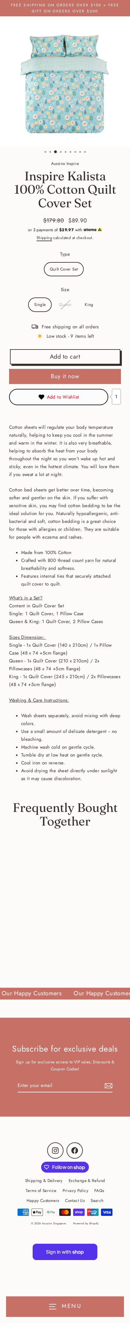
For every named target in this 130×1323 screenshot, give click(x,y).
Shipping (44, 238)
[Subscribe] (107, 1085)
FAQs (99, 1190)
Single (40, 304)
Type (65, 254)
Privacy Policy (75, 1190)
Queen (65, 304)
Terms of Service (41, 1190)
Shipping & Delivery (44, 1180)
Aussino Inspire (65, 163)
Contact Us (75, 1200)
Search (97, 1200)
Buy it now (65, 376)
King (89, 304)
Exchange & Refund (87, 1180)
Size (65, 289)
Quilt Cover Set (64, 269)
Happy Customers (43, 1200)
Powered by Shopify (86, 1223)
